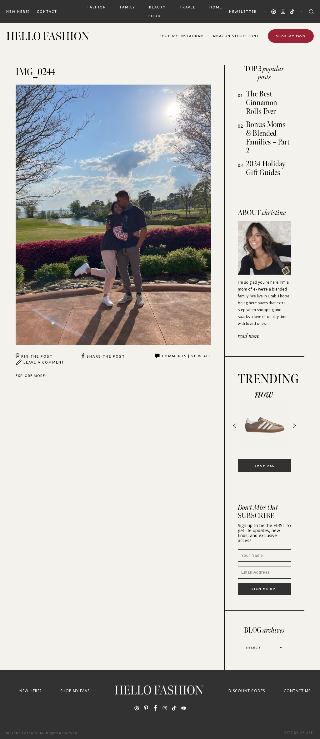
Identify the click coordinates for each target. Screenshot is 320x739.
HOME (215, 7)
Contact (47, 11)
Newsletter (243, 11)
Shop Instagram (181, 35)
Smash (307, 733)
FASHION (97, 7)
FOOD (154, 16)
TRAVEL (188, 7)
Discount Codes (246, 690)
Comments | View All (186, 356)
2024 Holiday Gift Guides (266, 168)
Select (254, 647)
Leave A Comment (43, 362)
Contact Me (297, 690)
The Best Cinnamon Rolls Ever (261, 102)
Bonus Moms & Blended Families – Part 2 (268, 138)
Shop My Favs (291, 36)
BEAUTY (157, 7)
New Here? (18, 11)
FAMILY (127, 7)
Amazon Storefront (236, 35)
